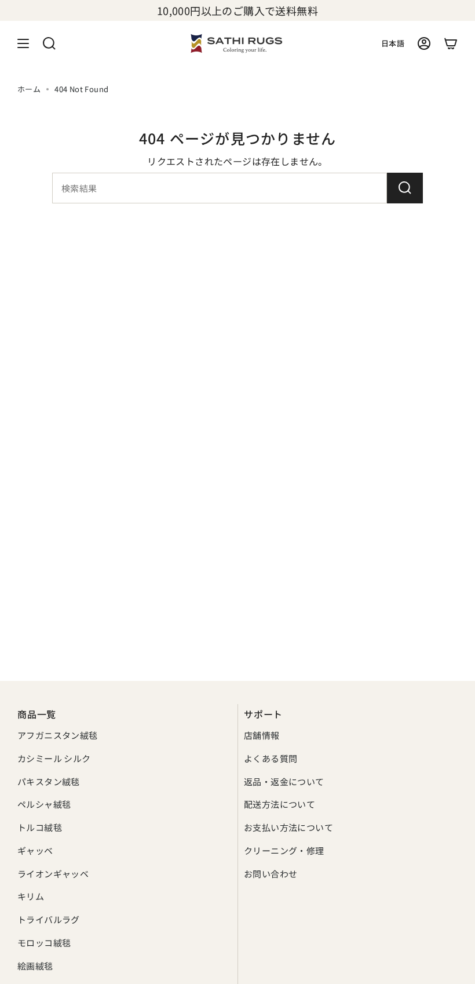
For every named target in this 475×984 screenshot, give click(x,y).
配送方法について (279, 804)
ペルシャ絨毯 (44, 804)
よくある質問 (270, 758)
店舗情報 (262, 735)
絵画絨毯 (35, 966)
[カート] (450, 43)
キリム (30, 896)
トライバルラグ (48, 919)
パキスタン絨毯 (48, 781)
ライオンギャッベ (53, 874)
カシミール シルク (54, 758)
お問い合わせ (270, 874)
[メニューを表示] (23, 43)
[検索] (405, 188)
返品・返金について (284, 781)
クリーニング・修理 (284, 850)
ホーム (29, 88)
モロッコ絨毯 (44, 942)
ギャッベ (35, 850)
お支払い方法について (288, 827)
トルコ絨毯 (39, 827)
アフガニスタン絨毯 (57, 735)
